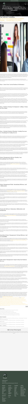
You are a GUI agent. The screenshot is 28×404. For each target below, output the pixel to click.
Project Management (7, 301)
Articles (22, 385)
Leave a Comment (7, 305)
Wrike (18, 297)
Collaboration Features (17, 299)
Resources (4, 395)
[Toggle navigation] (25, 4)
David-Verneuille (16, 21)
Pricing (9, 395)
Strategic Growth (8, 303)
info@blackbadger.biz (5, 380)
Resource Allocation (19, 301)
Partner (9, 297)
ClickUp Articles (23, 392)
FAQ (2, 397)
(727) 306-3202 (4, 381)
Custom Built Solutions (9, 393)
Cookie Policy (3, 401)
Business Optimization (10, 298)
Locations (16, 385)
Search (27, 306)
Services (9, 385)
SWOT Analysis (18, 303)
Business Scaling (2, 299)
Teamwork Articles (23, 391)
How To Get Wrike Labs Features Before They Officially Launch (8, 312)
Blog (3, 297)
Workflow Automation (25, 304)
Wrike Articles (22, 393)
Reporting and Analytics (14, 301)
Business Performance (16, 298)
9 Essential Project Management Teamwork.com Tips (7, 311)
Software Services (12, 297)
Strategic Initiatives (13, 303)
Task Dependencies (22, 303)
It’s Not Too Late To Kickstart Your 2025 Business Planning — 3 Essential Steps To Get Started (12, 19)
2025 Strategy (23, 297)
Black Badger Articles (22, 387)
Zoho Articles (22, 390)
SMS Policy (3, 399)
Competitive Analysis (23, 299)
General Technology (23, 388)
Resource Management (3, 302)
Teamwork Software (8, 304)
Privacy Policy (4, 400)
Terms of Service (4, 398)
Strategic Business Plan (3, 303)
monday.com (5, 297)
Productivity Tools (2, 301)
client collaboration (11, 299)
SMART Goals (12, 302)
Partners (3, 385)
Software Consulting (20, 302)
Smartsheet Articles (23, 395)
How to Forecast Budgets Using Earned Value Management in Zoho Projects (10, 314)
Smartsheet (15, 302)
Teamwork (16, 297)
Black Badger (5, 298)
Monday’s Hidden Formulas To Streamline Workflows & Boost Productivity (9, 313)
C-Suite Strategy (7, 299)
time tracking (12, 304)
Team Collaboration (2, 304)
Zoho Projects (3, 305)
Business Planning (21, 298)
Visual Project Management (18, 304)
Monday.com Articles (23, 389)
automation (1, 298)
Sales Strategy (8, 302)
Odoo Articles (22, 394)
